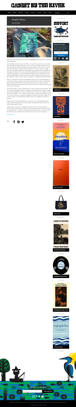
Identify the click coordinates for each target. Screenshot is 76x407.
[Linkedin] (27, 122)
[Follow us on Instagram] (55, 58)
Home (9, 12)
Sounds (27, 12)
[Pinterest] (18, 122)
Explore (20, 12)
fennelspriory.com (11, 114)
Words (14, 12)
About (45, 12)
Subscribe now (61, 55)
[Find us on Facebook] (59, 58)
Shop (50, 12)
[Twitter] (23, 122)
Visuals (33, 12)
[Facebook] (14, 122)
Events (39, 12)
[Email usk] (67, 58)
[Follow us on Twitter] (63, 58)
